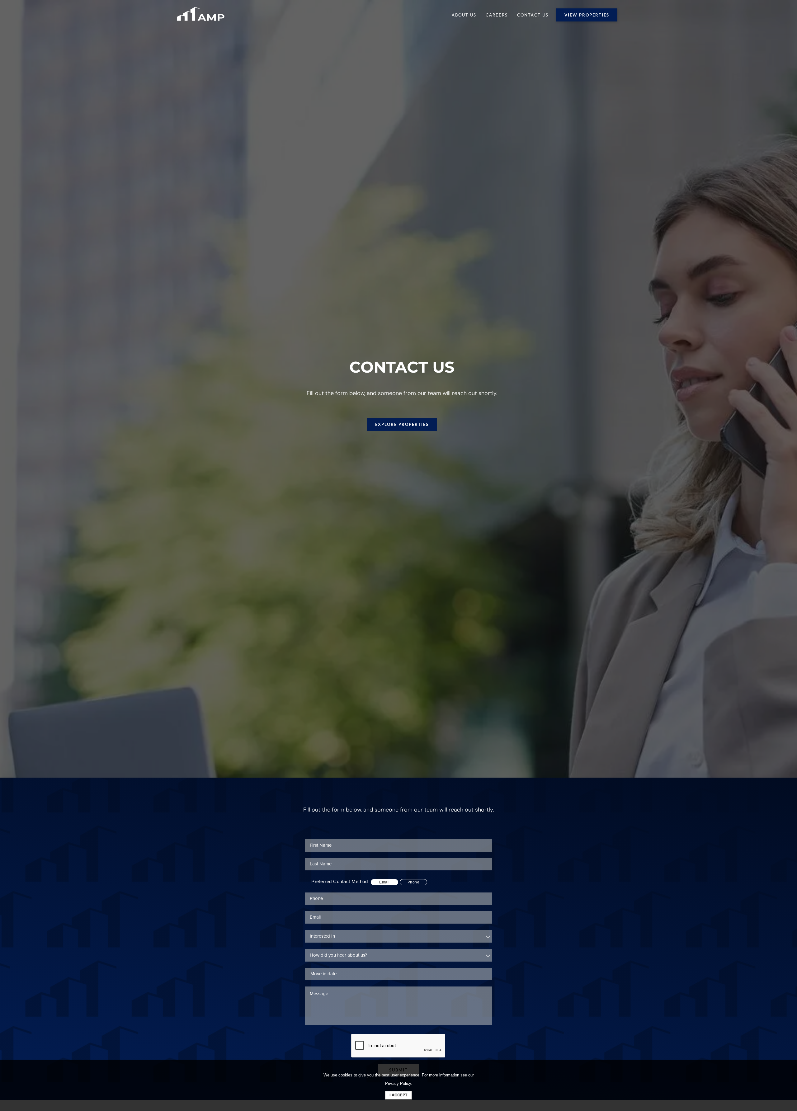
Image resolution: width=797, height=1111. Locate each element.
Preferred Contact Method (339, 881)
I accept (398, 1095)
